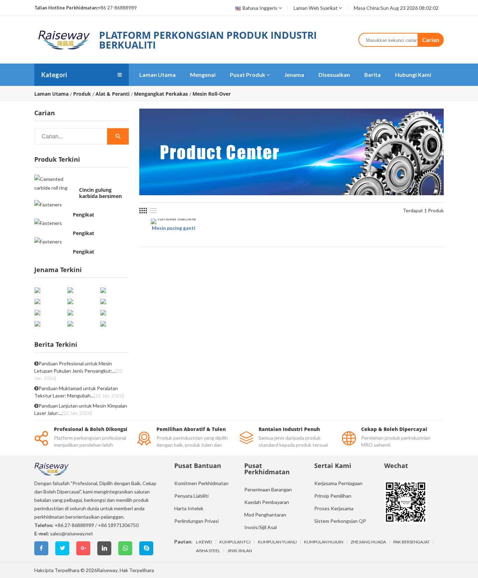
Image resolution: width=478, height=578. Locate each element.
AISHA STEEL (208, 551)
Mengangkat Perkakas (161, 94)
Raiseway (107, 570)
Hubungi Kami (413, 74)
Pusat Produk (247, 74)
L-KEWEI (204, 542)
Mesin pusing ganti (173, 228)
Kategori (54, 75)
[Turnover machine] (173, 221)
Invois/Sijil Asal (260, 527)
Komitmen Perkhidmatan (201, 483)
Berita (372, 74)
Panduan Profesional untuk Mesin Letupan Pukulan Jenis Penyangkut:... (78, 370)
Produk (82, 94)
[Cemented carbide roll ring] (55, 183)
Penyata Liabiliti (191, 496)
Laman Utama (157, 74)
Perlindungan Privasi (196, 521)
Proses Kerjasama (333, 508)
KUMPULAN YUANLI (277, 542)
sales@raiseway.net (71, 533)
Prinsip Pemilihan (332, 496)
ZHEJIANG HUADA (368, 542)
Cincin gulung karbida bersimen (100, 193)
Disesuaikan (334, 74)
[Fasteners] (48, 204)
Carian (430, 39)
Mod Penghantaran (265, 515)
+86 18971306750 (118, 525)
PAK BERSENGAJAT (411, 542)
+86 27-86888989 (74, 525)
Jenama (294, 74)
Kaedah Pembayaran (266, 502)
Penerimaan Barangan (268, 489)
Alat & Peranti (112, 94)
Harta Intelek (188, 508)
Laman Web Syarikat (316, 8)
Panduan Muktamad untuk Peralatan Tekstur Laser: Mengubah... (79, 391)
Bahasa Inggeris (259, 8)
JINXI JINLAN (239, 551)
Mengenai (203, 74)
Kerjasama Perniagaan (338, 483)
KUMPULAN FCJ (235, 542)
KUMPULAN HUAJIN (323, 542)
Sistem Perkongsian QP (340, 521)
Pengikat (83, 215)
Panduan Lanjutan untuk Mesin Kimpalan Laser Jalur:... (80, 409)
